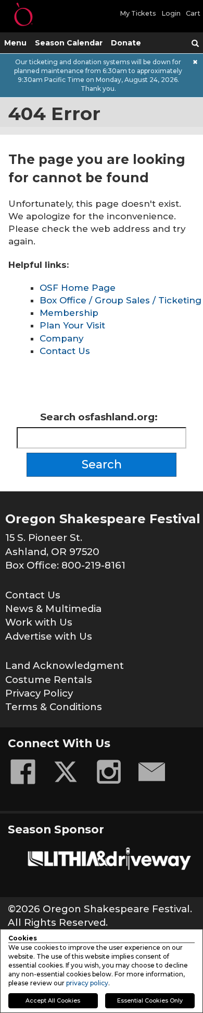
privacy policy (87, 983)
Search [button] (102, 464)
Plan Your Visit (72, 325)
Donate (126, 43)
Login (171, 13)
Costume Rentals (48, 680)
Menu (15, 43)
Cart (193, 13)
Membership (69, 313)
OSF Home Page (78, 287)
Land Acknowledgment (64, 665)
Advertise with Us (48, 636)
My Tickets (138, 13)
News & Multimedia (53, 609)
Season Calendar (69, 43)
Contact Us (65, 351)
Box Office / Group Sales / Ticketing (120, 300)
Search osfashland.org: (99, 417)
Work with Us (38, 622)
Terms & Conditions (53, 707)
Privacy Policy (39, 693)
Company (61, 338)
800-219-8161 (93, 565)
